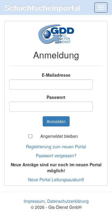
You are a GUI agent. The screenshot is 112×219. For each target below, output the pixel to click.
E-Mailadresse (56, 75)
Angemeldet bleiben (59, 136)
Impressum (34, 201)
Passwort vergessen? (56, 155)
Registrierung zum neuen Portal (56, 146)
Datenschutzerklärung (68, 201)
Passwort (56, 97)
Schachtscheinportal (42, 7)
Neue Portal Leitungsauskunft (56, 179)
